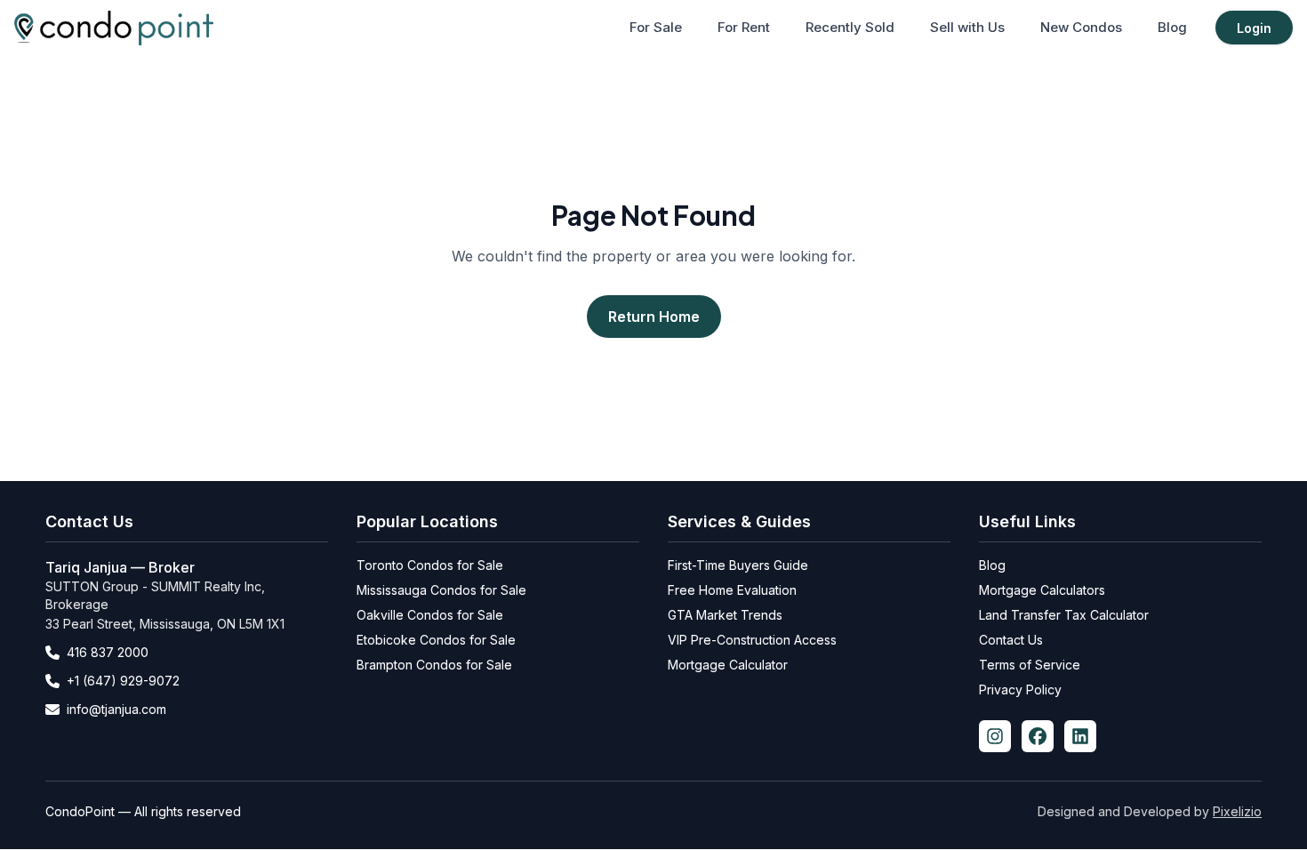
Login (1254, 28)
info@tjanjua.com (116, 709)
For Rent (744, 27)
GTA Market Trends (725, 614)
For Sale (655, 27)
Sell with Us (967, 27)
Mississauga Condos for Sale (441, 589)
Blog (1172, 27)
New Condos (1081, 27)
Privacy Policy (1020, 689)
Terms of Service (1029, 664)
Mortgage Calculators (1042, 589)
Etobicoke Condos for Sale (436, 639)
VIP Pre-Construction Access (752, 639)
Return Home (654, 316)
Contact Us (1011, 639)
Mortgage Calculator (728, 664)
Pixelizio (1237, 811)
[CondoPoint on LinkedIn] (1080, 736)
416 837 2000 (107, 652)
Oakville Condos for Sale (430, 614)
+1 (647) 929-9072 (123, 680)
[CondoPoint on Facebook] (1038, 736)
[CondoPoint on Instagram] (995, 736)
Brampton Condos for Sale (434, 664)
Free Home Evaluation (732, 589)
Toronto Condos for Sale (430, 565)
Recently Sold (850, 27)
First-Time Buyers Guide (738, 565)
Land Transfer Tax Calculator (1064, 614)
